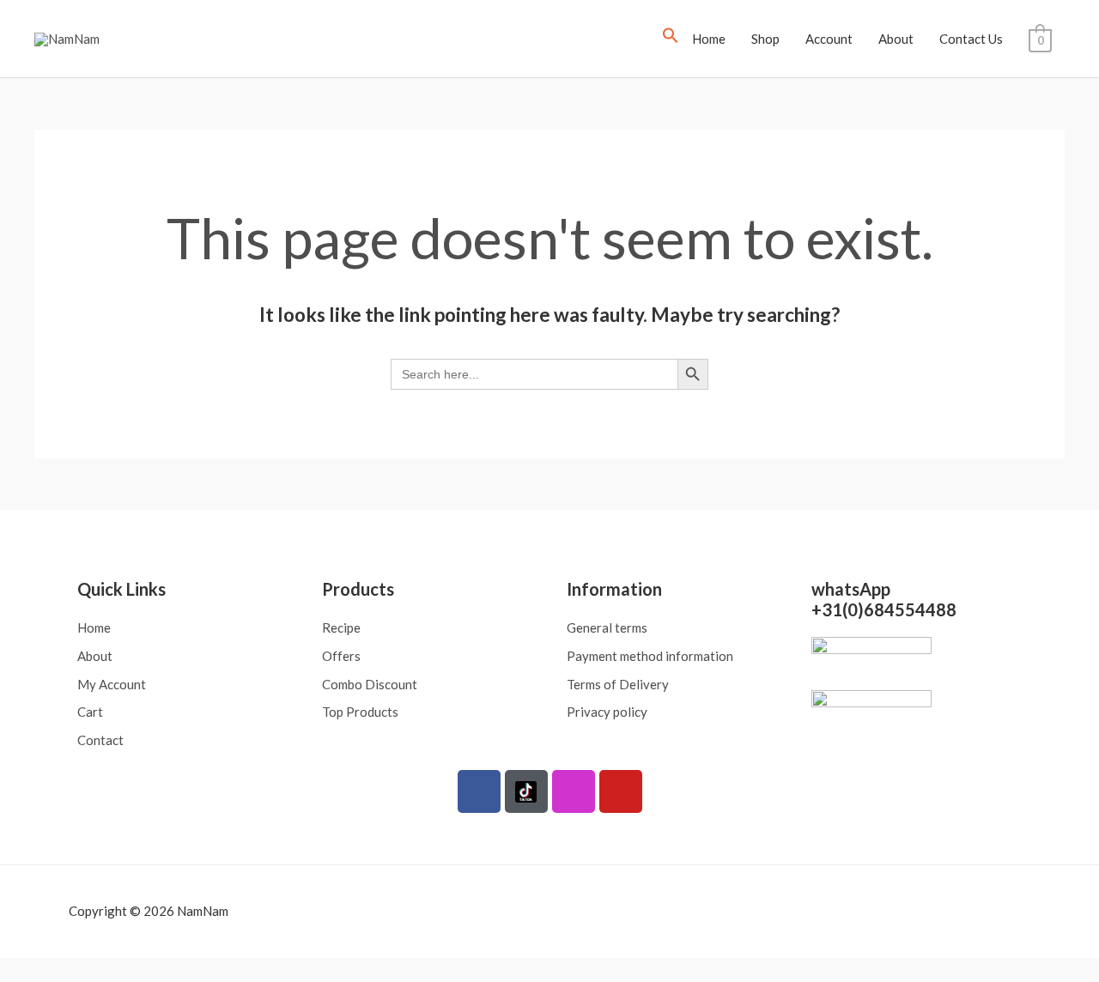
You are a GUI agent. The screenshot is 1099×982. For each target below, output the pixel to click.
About (896, 38)
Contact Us (971, 38)
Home (709, 38)
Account (829, 38)
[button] (670, 38)
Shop (765, 38)
